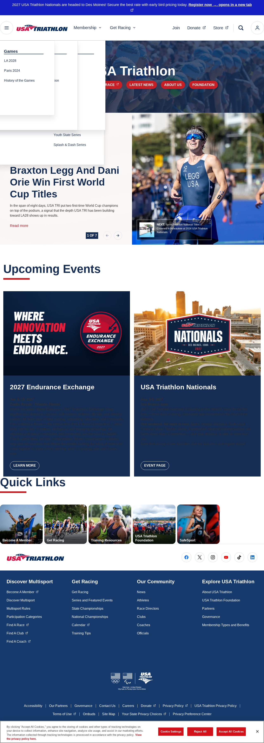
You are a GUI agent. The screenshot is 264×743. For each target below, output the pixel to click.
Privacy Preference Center (192, 714)
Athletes (143, 600)
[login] (257, 27)
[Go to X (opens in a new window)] (200, 557)
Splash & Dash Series (70, 145)
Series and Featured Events (92, 600)
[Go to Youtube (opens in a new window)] (226, 557)
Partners (208, 608)
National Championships (90, 617)
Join (176, 28)
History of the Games (19, 80)
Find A (18, 625)
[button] (174, 230)
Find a (107, 85)
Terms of (64, 714)
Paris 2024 (12, 70)
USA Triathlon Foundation (221, 600)
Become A (23, 592)
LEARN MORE (24, 465)
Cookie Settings (171, 731)
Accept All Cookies (231, 731)
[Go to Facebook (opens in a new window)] (186, 557)
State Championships (87, 608)
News (141, 592)
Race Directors (148, 608)
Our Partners (58, 706)
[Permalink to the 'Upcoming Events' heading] (105, 268)
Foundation (203, 85)
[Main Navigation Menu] (6, 27)
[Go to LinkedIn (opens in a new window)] (252, 557)
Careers (128, 706)
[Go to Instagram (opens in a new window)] (213, 557)
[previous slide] (107, 235)
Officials (143, 633)
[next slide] (118, 235)
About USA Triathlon (217, 592)
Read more (19, 226)
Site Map (108, 714)
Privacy (175, 706)
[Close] (257, 731)
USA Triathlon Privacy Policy (215, 706)
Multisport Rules (18, 608)
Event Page (155, 465)
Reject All (200, 731)
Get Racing (120, 27)
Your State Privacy (144, 714)
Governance (211, 617)
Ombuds (89, 714)
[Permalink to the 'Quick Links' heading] (70, 482)
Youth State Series (67, 135)
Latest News (141, 85)
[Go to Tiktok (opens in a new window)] (239, 557)
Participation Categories (24, 617)
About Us (173, 85)
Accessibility (33, 706)
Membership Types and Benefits (225, 625)
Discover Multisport (21, 600)
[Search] (241, 27)
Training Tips (81, 633)
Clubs (141, 617)
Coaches (143, 625)
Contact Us (107, 706)
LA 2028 (10, 60)
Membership (85, 27)
